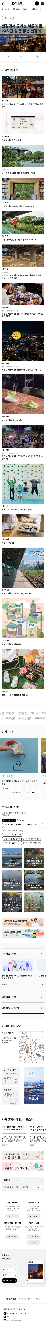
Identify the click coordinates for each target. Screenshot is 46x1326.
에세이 (25, 9)
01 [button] (8, 56)
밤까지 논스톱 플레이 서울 (10, 311)
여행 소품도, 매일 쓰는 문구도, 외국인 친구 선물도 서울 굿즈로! (22, 825)
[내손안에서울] (6, 3)
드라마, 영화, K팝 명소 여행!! (12, 835)
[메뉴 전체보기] (42, 3)
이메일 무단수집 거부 (25, 1299)
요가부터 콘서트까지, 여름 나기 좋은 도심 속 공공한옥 (22, 105)
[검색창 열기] (37, 3)
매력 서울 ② (6, 273)
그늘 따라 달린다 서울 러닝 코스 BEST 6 (19, 239)
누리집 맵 (37, 1299)
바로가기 (11, 1216)
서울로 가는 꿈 (8, 542)
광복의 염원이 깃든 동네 (12, 644)
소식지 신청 (32, 1237)
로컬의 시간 (22, 820)
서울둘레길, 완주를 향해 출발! (31, 843)
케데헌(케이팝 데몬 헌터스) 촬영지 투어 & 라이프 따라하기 (22, 839)
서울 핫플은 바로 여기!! (10, 843)
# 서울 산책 (9, 997)
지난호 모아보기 (7, 1280)
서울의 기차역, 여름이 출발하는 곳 (16, 593)
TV (41, 9)
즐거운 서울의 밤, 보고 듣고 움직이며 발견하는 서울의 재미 (22, 457)
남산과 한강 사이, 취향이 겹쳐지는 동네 (18, 173)
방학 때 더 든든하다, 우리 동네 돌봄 (17, 509)
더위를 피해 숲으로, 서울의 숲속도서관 (18, 206)
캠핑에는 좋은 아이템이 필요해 (15, 695)
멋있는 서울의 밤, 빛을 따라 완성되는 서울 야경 (22, 369)
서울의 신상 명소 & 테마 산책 (12, 831)
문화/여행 (5, 9)
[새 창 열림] (23, 922)
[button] (27, 792)
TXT (4, 1275)
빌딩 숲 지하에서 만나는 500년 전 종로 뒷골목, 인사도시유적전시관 (23, 276)
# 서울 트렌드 (10, 954)
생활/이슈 (16, 9)
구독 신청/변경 (11, 1237)
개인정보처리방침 (11, 1299)
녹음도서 (5, 1270)
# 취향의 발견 (10, 1008)
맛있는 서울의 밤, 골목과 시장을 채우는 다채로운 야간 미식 (22, 314)
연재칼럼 (33, 9)
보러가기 (33, 1242)
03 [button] (21, 56)
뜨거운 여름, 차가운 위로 (12, 420)
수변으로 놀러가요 (9, 820)
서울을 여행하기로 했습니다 (13, 140)
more (15, 1180)
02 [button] (12, 56)
